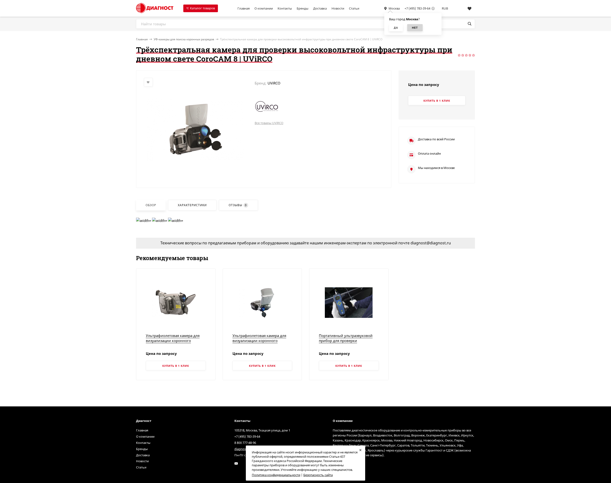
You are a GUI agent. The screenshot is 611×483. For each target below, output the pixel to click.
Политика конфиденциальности (276, 475)
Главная (243, 8)
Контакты (285, 8)
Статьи (354, 8)
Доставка (320, 8)
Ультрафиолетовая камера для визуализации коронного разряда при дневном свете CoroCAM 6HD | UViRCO (259, 343)
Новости (338, 8)
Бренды (302, 8)
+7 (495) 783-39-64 (417, 8)
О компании (263, 8)
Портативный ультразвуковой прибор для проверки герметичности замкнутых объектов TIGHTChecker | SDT (346, 343)
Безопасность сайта (318, 475)
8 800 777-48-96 (245, 443)
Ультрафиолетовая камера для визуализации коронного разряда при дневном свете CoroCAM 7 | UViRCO (173, 343)
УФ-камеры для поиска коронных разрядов (184, 39)
